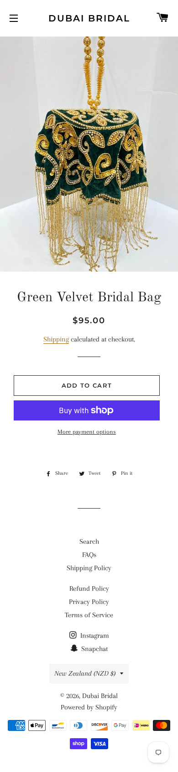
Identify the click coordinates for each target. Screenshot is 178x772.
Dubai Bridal (89, 18)
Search (89, 541)
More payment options (87, 431)
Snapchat (93, 649)
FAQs (89, 555)
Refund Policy (89, 588)
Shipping (56, 339)
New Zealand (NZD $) (84, 673)
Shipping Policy (89, 568)
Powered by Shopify (89, 707)
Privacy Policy (89, 602)
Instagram (94, 635)
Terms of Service (89, 615)
